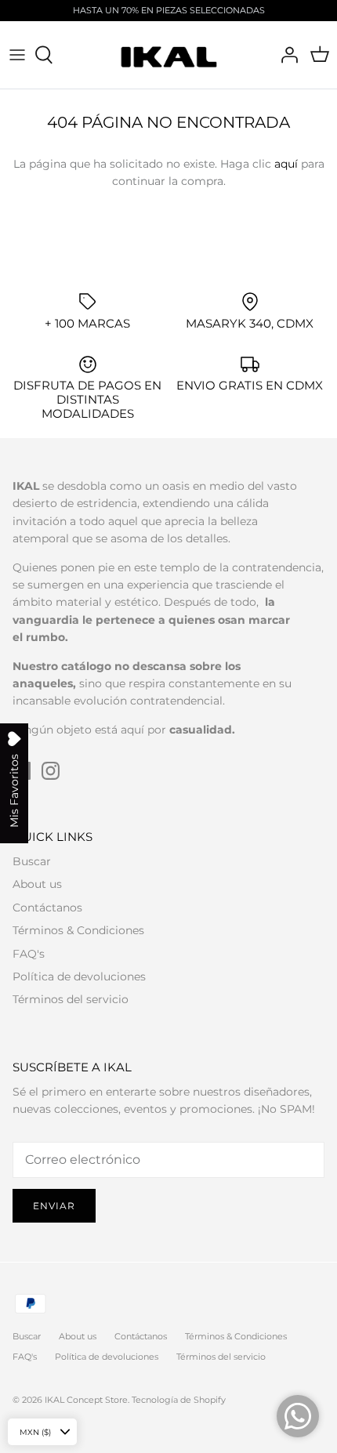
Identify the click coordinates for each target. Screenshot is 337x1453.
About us (37, 884)
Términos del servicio (71, 999)
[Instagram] (51, 771)
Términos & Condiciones (78, 930)
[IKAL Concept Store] (169, 55)
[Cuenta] (285, 55)
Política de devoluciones (79, 976)
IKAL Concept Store (86, 1399)
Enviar (54, 1206)
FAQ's (29, 954)
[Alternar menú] (17, 55)
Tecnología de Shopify (179, 1399)
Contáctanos (47, 907)
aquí (286, 164)
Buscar (32, 861)
